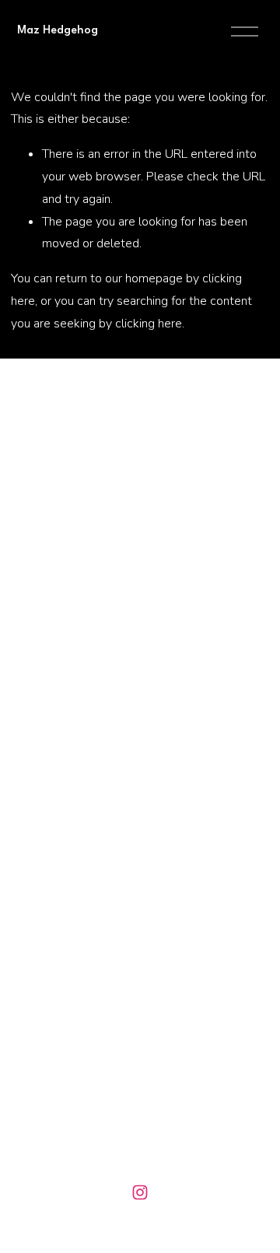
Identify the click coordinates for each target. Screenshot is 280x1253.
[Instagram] (140, 1192)
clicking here (148, 323)
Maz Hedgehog (57, 31)
